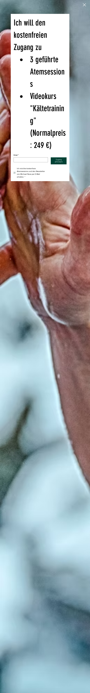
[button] (84, 5)
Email (16, 155)
